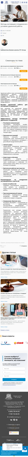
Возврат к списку (5, 330)
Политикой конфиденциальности (9, 385)
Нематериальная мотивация (9, 83)
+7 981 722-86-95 (14, 414)
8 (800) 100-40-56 (15, 1)
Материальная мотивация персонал (11, 75)
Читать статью (4, 277)
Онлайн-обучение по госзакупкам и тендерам (13, 293)
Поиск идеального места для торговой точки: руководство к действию (13, 318)
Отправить (14, 379)
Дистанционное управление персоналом (12, 66)
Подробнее (23, 71)
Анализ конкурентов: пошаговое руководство (13, 269)
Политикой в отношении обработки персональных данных (9, 453)
